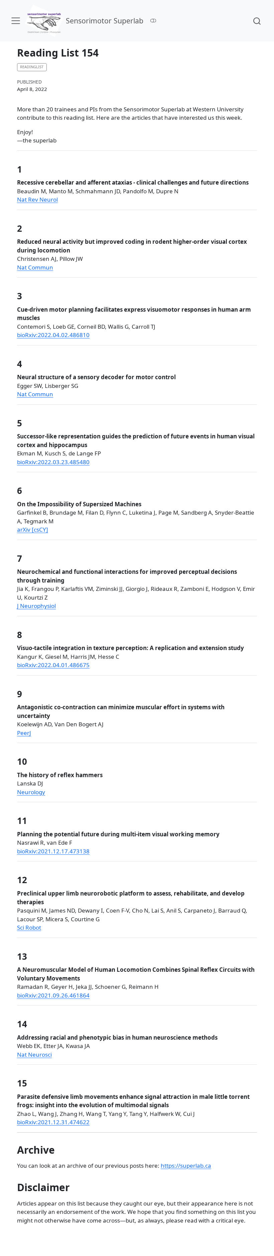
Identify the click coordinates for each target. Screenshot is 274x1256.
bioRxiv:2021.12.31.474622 (53, 1122)
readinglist (31, 66)
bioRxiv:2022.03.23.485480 (53, 462)
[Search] (257, 20)
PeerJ (24, 733)
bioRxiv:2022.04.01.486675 (53, 665)
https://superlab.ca (186, 1165)
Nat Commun (35, 267)
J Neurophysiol (36, 606)
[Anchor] (28, 169)
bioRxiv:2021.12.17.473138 (53, 851)
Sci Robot (29, 927)
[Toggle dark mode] (153, 20)
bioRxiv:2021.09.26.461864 (53, 995)
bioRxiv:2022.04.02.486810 (53, 335)
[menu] (15, 20)
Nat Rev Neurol (37, 199)
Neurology (31, 792)
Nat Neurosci (34, 1054)
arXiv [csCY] (32, 529)
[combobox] (257, 20)
